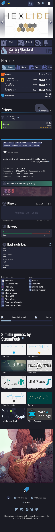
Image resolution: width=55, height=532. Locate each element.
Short (40, 143)
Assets (35, 281)
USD (40, 498)
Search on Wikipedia (13, 302)
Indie (5, 143)
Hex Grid (36, 145)
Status (27, 502)
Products (36, 284)
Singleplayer (27, 145)
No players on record (26, 212)
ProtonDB (9, 287)
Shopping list (46, 111)
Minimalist (33, 143)
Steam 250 (9, 296)
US (21, 498)
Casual (11, 143)
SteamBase (10, 299)
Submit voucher (39, 290)
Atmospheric (16, 145)
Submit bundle (38, 287)
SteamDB (9, 281)
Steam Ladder (11, 293)
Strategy (18, 143)
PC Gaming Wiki (11, 284)
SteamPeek (10, 290)
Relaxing (7, 145)
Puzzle (25, 143)
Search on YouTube (13, 305)
